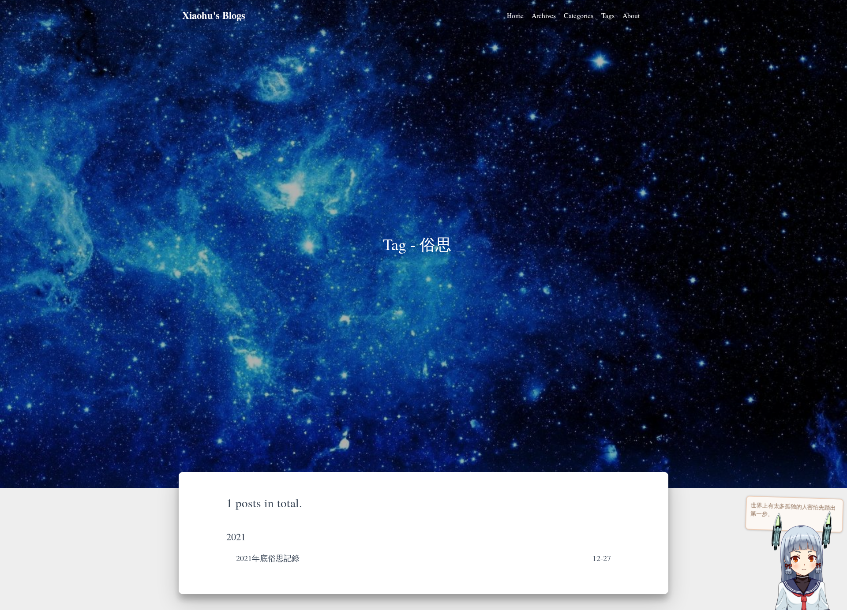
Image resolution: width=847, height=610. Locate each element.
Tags (608, 15)
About (631, 15)
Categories (578, 15)
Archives (544, 15)
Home (515, 15)
